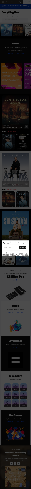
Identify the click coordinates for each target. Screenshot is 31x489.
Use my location (23, 247)
